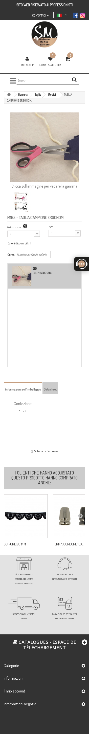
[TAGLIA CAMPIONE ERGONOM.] (21, 202)
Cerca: (11, 255)
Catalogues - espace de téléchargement (46, 644)
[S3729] (26, 516)
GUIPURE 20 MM (15, 544)
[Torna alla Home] (9, 94)
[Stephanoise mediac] (44, 34)
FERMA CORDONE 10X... (68, 544)
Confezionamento (14, 227)
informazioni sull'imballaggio (23, 389)
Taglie (50, 226)
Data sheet (50, 389)
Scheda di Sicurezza (46, 451)
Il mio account (27, 65)
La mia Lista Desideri (50, 65)
